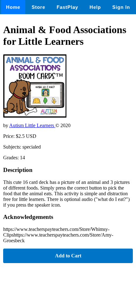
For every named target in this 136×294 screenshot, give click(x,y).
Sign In (121, 7)
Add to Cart (68, 255)
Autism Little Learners (32, 125)
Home (13, 7)
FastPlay (67, 7)
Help (95, 7)
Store (38, 7)
